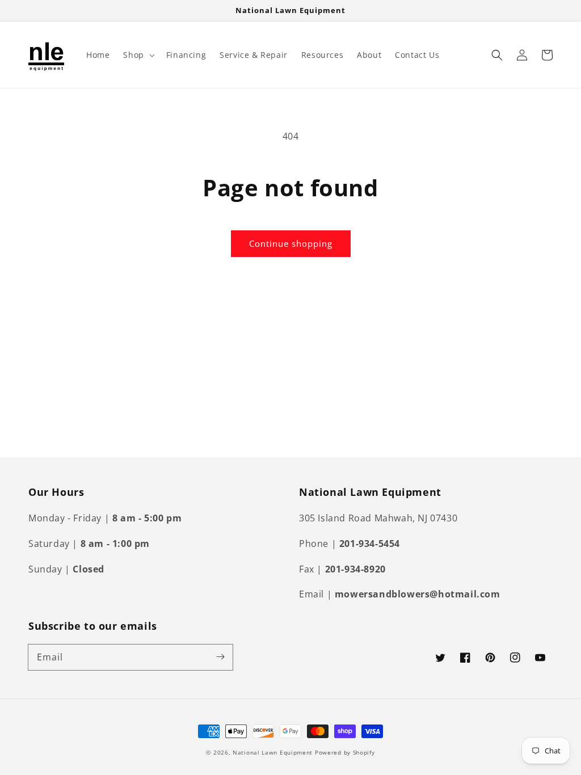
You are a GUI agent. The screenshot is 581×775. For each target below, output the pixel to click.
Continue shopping (290, 243)
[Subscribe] (220, 657)
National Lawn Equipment (273, 752)
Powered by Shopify (345, 752)
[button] (137, 55)
